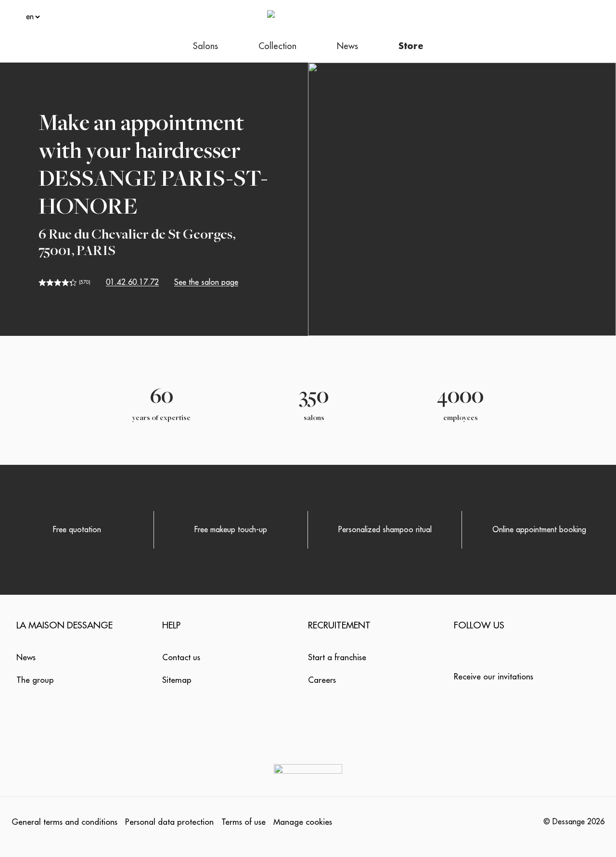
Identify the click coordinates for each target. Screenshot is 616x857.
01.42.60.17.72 (132, 282)
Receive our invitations (493, 677)
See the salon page (206, 282)
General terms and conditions (64, 822)
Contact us (181, 657)
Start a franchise (337, 657)
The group (35, 680)
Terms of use (243, 822)
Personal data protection (169, 822)
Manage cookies (302, 822)
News (26, 657)
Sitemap (177, 680)
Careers (322, 680)
